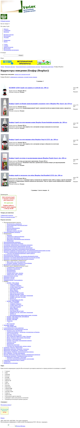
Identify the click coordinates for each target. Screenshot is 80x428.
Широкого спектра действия (14, 231)
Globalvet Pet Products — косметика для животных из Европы (23, 332)
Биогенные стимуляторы (13, 238)
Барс (6, 372)
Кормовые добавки (9, 325)
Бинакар (7, 374)
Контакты (6, 31)
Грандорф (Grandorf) (15, 288)
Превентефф (8, 388)
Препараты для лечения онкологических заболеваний (18, 247)
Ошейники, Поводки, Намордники (13, 347)
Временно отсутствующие (11, 363)
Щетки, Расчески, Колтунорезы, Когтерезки (18, 337)
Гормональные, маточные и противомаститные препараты (19, 249)
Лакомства (9, 321)
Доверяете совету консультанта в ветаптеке (16, 397)
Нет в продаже (11, 323)
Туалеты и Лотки (11, 342)
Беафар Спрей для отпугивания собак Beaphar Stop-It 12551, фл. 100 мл (33, 139)
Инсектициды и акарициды (14, 224)
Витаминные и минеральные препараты (14, 264)
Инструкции (7, 48)
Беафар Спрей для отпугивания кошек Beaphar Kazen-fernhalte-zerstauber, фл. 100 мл (38, 122)
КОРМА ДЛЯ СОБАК (13, 283)
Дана (6, 382)
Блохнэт (7, 376)
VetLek (2, 66)
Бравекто (7, 379)
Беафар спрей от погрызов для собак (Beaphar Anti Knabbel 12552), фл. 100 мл (35, 175)
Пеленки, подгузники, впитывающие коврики (19, 340)
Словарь (6, 45)
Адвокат (7, 371)
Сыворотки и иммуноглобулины (15, 236)
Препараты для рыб (9, 278)
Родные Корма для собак (16, 299)
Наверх (3, 418)
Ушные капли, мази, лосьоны (14, 274)
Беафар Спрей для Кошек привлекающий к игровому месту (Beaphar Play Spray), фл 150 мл (40, 103)
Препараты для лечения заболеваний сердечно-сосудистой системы (22, 257)
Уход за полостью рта (12, 333)
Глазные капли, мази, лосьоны (15, 273)
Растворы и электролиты (13, 269)
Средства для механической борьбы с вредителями (20, 358)
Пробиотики (10, 240)
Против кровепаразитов (13, 228)
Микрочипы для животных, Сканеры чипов (15, 350)
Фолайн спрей (9, 391)
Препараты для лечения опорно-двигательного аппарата (19, 259)
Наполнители (10, 343)
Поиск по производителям (8, 217)
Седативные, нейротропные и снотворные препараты (18, 245)
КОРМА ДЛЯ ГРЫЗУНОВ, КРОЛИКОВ (18, 316)
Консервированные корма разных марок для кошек (23, 315)
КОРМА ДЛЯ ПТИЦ (12, 318)
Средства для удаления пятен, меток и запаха (19, 346)
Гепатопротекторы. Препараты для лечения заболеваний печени (21, 256)
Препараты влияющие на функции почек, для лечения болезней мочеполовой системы (27, 250)
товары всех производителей (22, 74)
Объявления (7, 40)
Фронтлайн (8, 394)
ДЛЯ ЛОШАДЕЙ (11, 326)
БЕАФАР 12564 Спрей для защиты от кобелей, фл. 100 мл (29, 88)
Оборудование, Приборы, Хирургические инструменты (19, 351)
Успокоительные (11, 271)
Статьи (6, 44)
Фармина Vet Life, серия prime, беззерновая (21, 295)
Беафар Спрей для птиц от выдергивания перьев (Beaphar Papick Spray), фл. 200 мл (37, 158)
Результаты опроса (6, 405)
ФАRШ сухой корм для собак (18, 297)
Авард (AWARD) (14, 284)
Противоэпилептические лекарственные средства (17, 246)
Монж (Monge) (14, 290)
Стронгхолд (8, 390)
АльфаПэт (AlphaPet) (15, 285)
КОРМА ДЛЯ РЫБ (12, 319)
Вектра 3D (8, 380)
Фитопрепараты (11, 270)
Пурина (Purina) (14, 291)
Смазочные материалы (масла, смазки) (14, 360)
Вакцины (9, 235)
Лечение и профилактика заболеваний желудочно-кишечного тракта (22, 252)
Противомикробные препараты (12, 242)
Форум (5, 41)
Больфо (7, 377)
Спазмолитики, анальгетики (14, 267)
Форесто (7, 393)
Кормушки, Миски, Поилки (14, 335)
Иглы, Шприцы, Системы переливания (14, 353)
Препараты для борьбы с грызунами (16, 357)
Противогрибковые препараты (12, 232)
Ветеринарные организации (11, 50)
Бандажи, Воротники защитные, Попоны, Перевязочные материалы (22, 354)
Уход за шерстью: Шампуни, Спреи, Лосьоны (19, 336)
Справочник (7, 361)
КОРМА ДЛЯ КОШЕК (13, 301)
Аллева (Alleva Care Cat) (16, 305)
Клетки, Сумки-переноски (14, 339)
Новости (6, 29)
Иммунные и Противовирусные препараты (18, 239)
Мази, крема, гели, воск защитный (16, 261)
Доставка (6, 37)
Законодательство (8, 47)
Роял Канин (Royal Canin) (17, 292)
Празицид (8, 386)
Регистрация (7, 36)
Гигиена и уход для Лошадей (14, 330)
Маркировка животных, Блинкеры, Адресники (16, 349)
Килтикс (7, 385)
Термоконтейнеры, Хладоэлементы (13, 280)
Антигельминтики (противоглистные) (17, 225)
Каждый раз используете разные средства (16, 399)
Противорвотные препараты (11, 254)
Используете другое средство (13, 396)
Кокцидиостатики (11, 229)
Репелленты (10, 226)
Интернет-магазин (9, 34)
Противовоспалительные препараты (13, 243)
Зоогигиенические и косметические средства (28, 66)
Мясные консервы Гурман (17, 294)
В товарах (3, 52)
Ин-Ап (7, 383)
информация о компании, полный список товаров (23, 77)
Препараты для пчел (9, 277)
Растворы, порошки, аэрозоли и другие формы (19, 263)
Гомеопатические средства (11, 276)
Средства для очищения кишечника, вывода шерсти (21, 253)
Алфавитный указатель (7, 215)
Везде (2, 58)
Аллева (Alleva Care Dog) (16, 287)
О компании (7, 30)
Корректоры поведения (47, 66)
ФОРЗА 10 (13, 298)
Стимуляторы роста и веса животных (14, 328)
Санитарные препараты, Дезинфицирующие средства (18, 356)
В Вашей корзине (5, 21)
